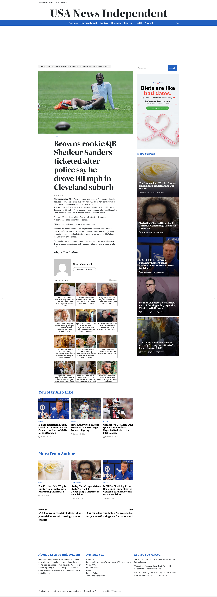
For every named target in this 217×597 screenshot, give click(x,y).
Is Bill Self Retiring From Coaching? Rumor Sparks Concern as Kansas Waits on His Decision (52, 428)
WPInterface (116, 591)
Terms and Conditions (95, 576)
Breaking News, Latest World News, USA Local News (108, 562)
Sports (128, 22)
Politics (104, 22)
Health (139, 22)
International (89, 22)
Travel (149, 22)
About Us (90, 559)
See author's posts (84, 269)
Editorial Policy (92, 567)
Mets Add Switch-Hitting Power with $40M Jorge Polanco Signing (85, 427)
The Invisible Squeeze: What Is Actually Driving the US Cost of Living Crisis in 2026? (156, 345)
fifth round (58, 231)
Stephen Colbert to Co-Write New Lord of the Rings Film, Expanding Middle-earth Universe (157, 305)
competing (67, 241)
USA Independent (82, 263)
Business (116, 22)
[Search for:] (152, 68)
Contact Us (91, 565)
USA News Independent (108, 12)
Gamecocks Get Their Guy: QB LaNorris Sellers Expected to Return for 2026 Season (118, 428)
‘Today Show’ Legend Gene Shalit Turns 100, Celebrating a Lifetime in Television (86, 490)
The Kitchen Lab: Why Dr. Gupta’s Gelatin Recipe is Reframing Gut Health (53, 488)
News (88, 570)
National (74, 22)
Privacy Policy (92, 573)
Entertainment (76, 482)
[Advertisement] (108, 47)
